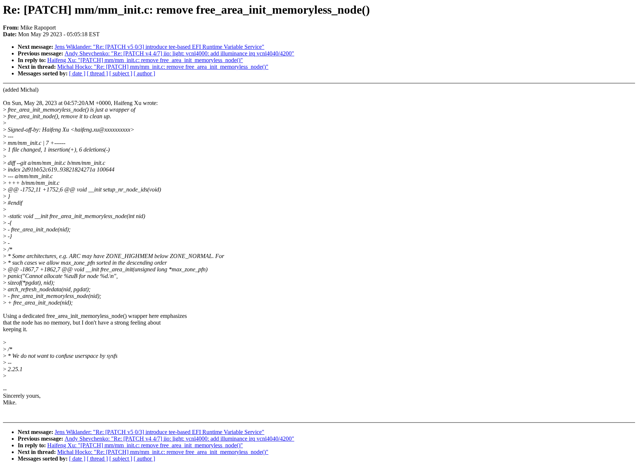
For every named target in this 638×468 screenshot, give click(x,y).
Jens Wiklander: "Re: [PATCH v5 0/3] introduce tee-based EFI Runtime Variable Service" (159, 47)
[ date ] (77, 73)
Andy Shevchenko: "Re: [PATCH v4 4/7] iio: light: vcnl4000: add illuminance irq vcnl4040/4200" (179, 53)
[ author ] (144, 73)
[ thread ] (97, 73)
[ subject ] (120, 73)
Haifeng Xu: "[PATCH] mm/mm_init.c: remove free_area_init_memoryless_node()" (145, 60)
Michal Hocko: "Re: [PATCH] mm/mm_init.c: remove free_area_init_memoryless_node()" (162, 67)
